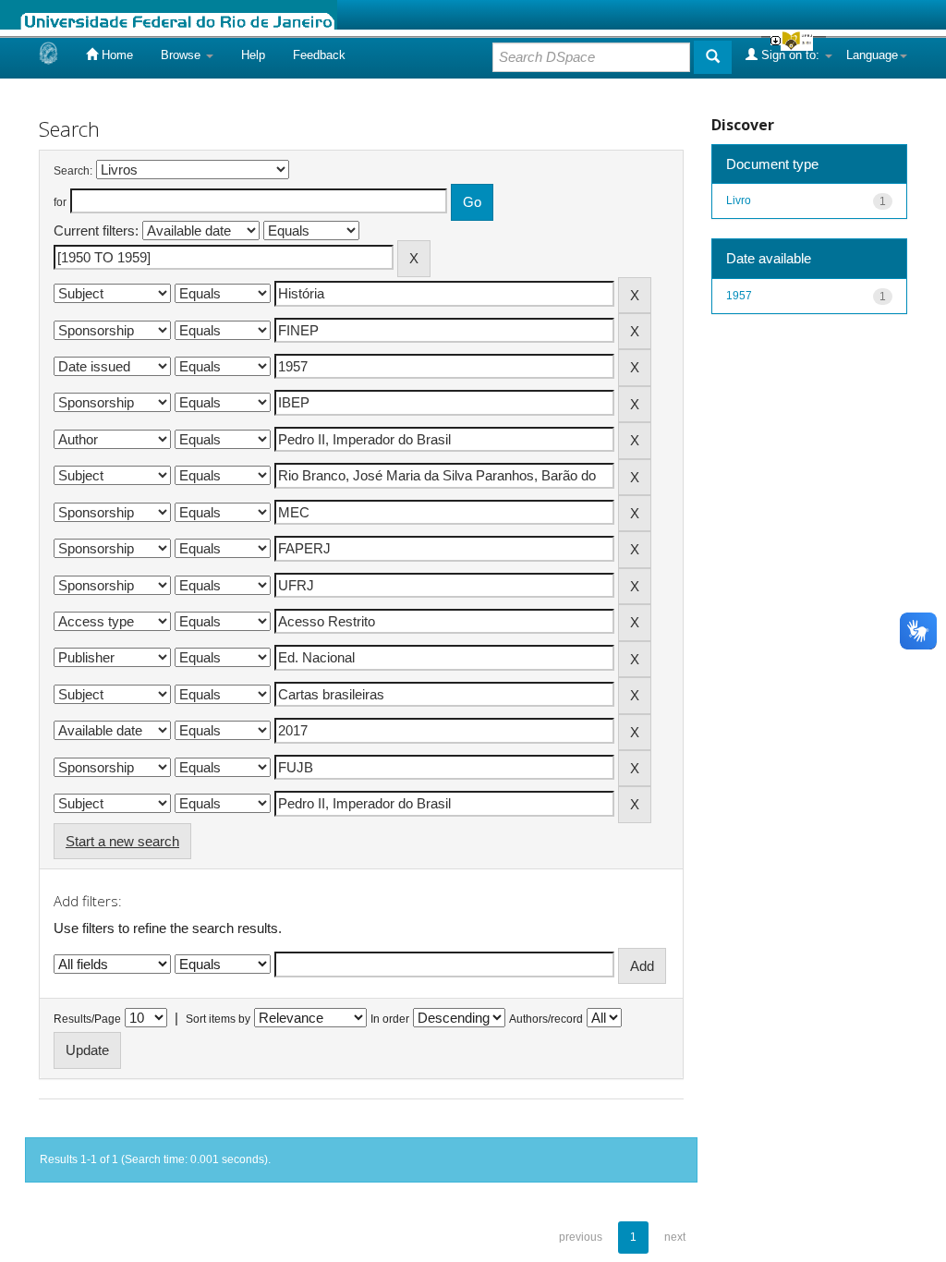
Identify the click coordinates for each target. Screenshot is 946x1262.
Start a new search (122, 841)
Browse (182, 55)
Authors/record (546, 1019)
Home (115, 55)
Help (253, 55)
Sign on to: (790, 55)
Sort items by (218, 1019)
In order (389, 1019)
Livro (738, 200)
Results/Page (87, 1019)
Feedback (319, 55)
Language (872, 55)
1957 (739, 295)
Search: (73, 170)
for (60, 202)
